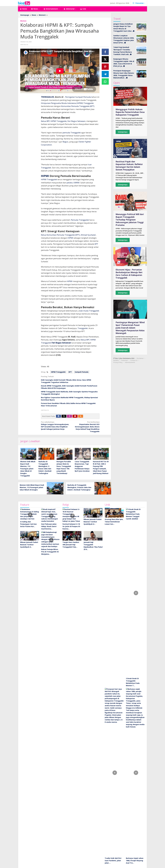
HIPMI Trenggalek (49, 179)
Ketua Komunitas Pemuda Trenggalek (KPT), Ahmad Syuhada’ (68, 235)
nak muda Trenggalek (89, 310)
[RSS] (80, 416)
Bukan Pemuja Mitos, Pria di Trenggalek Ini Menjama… (50, 551)
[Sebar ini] (105, 52)
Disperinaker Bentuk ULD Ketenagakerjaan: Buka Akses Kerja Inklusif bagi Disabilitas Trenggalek (87, 426)
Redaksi (116, 360)
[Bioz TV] (24, 3)
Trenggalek (89, 103)
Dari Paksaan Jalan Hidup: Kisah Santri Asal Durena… (48, 526)
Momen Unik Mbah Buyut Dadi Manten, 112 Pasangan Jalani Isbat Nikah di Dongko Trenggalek (27, 468)
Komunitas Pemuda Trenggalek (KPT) (77, 106)
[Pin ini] (105, 67)
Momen (23, 21)
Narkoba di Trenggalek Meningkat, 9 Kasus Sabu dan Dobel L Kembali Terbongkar (79, 487)
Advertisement (130, 362)
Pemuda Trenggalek (79, 220)
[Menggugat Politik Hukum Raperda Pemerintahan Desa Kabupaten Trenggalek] (130, 96)
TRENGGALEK (47, 97)
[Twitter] (64, 416)
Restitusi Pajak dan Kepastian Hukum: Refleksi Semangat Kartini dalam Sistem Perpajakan (129, 165)
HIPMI (45, 176)
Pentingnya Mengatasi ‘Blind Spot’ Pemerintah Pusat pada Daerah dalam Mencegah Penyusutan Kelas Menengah (130, 327)
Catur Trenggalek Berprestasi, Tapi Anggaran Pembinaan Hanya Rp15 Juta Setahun (82, 466)
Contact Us (134, 360)
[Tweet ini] (105, 59)
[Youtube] (75, 416)
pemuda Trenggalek (72, 132)
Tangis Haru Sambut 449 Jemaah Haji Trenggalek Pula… (71, 544)
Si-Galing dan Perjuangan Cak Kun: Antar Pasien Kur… (28, 524)
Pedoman (124, 360)
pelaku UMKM (73, 182)
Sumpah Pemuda (81, 372)
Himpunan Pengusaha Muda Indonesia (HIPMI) (62, 103)
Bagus (65, 141)
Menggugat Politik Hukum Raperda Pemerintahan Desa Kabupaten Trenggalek (130, 112)
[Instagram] (69, 416)
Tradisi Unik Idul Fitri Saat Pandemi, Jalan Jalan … (113, 860)
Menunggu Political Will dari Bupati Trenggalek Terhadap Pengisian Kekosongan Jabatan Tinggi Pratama (130, 219)
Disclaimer (140, 358)
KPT (96, 244)
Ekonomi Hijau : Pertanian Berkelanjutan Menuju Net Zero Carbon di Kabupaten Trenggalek (129, 273)
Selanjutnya (122, 132)
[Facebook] (58, 416)
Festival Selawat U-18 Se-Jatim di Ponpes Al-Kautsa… (71, 526)
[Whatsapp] (105, 81)
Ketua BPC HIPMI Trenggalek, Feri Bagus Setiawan (63, 121)
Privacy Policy (118, 362)
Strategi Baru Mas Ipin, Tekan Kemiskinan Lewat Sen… (114, 521)
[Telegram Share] (105, 74)
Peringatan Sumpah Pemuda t (78, 97)
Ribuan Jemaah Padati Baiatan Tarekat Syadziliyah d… (29, 544)
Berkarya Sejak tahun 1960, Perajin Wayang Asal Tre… (134, 860)
